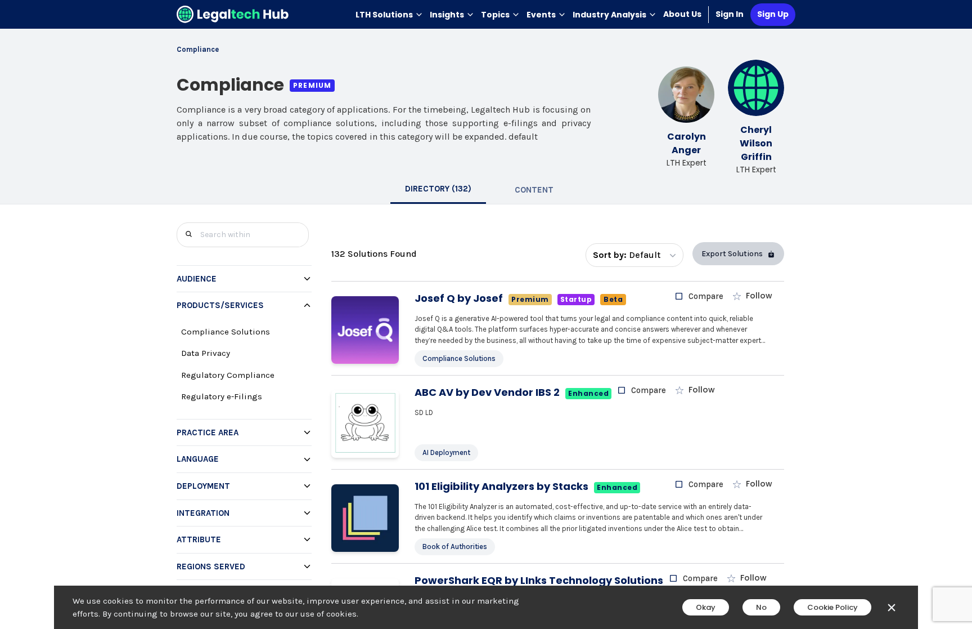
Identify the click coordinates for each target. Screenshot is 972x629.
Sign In (730, 14)
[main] (486, 314)
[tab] (438, 190)
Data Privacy (205, 353)
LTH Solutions (384, 14)
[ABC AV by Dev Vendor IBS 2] (365, 424)
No (761, 607)
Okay (706, 607)
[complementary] (243, 435)
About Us (682, 14)
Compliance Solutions (225, 332)
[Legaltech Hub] (233, 14)
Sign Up (773, 14)
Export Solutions (732, 253)
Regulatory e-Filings (221, 396)
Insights (447, 14)
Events (541, 14)
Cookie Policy (832, 607)
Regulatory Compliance (227, 375)
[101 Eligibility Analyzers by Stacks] (365, 518)
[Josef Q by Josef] (365, 330)
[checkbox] (698, 296)
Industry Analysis (609, 14)
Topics (495, 14)
